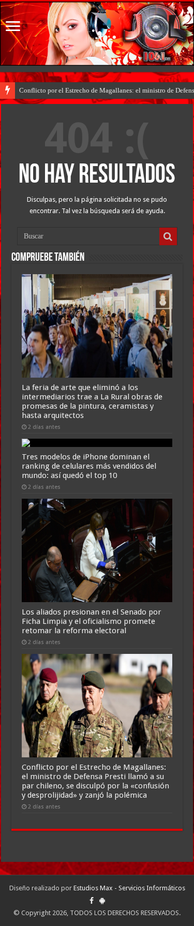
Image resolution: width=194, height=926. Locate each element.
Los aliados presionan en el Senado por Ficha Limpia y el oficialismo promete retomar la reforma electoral (91, 621)
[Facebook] (91, 900)
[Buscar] (168, 236)
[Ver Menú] (13, 27)
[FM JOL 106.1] (97, 34)
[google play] (102, 900)
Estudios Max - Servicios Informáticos (129, 888)
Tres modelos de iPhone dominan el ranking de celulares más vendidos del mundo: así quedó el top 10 (89, 466)
